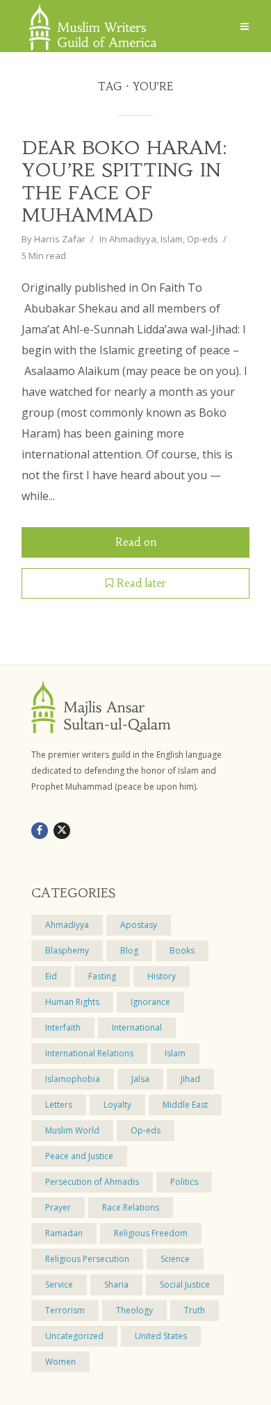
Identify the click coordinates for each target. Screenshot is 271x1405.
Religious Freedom (151, 1233)
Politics (184, 1182)
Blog (129, 950)
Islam (172, 239)
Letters (58, 1105)
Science (175, 1259)
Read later (141, 583)
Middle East (185, 1105)
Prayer (58, 1207)
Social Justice (185, 1284)
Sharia (116, 1284)
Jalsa (140, 1079)
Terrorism (65, 1310)
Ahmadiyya (132, 239)
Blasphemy (67, 950)
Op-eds (202, 239)
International (137, 1027)
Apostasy (138, 925)
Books (182, 950)
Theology (134, 1310)
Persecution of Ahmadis (92, 1182)
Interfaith (63, 1027)
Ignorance (150, 1002)
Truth (194, 1310)
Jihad (190, 1079)
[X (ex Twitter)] (62, 830)
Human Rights (72, 1002)
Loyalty (117, 1105)
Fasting (102, 976)
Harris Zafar (59, 239)
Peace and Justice (79, 1156)
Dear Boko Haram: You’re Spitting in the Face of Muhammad (124, 181)
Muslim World (72, 1130)
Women (60, 1361)
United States (161, 1336)
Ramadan (64, 1233)
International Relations (89, 1053)
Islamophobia (72, 1079)
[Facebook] (39, 830)
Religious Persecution (87, 1259)
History (161, 976)
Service (59, 1284)
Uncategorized (74, 1336)
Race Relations (130, 1207)
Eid (51, 976)
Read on (135, 542)
